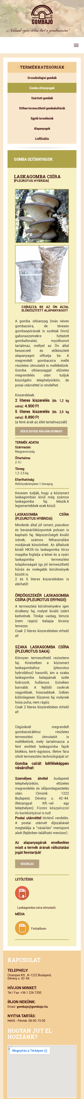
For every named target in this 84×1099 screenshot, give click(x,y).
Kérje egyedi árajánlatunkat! (41, 431)
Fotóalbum (38, 928)
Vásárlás (27, 864)
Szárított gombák (42, 98)
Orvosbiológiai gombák (42, 78)
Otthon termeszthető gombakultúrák (42, 108)
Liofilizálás (42, 138)
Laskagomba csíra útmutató (36, 907)
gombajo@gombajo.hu (32, 1006)
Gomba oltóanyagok (42, 88)
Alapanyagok (42, 128)
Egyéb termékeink (42, 118)
